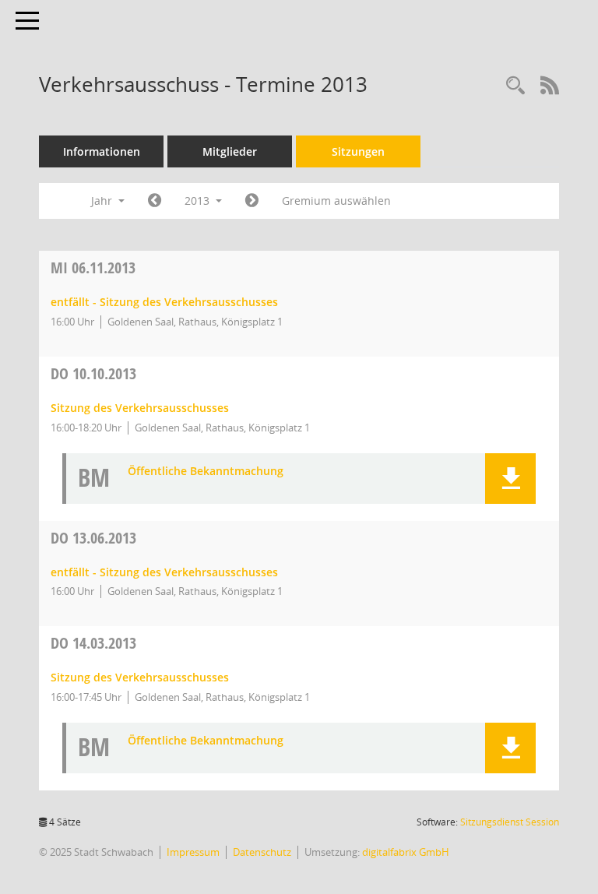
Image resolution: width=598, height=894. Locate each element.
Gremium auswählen (336, 200)
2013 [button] (199, 200)
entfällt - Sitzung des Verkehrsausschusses (164, 301)
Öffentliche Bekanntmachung (205, 471)
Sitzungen (358, 151)
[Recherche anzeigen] (515, 86)
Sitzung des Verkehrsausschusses (140, 407)
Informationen (101, 151)
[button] (510, 478)
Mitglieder (229, 151)
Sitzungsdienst (509, 822)
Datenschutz (262, 852)
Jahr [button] (103, 200)
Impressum (193, 852)
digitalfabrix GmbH (405, 852)
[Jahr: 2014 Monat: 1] (252, 201)
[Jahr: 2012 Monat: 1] (154, 201)
